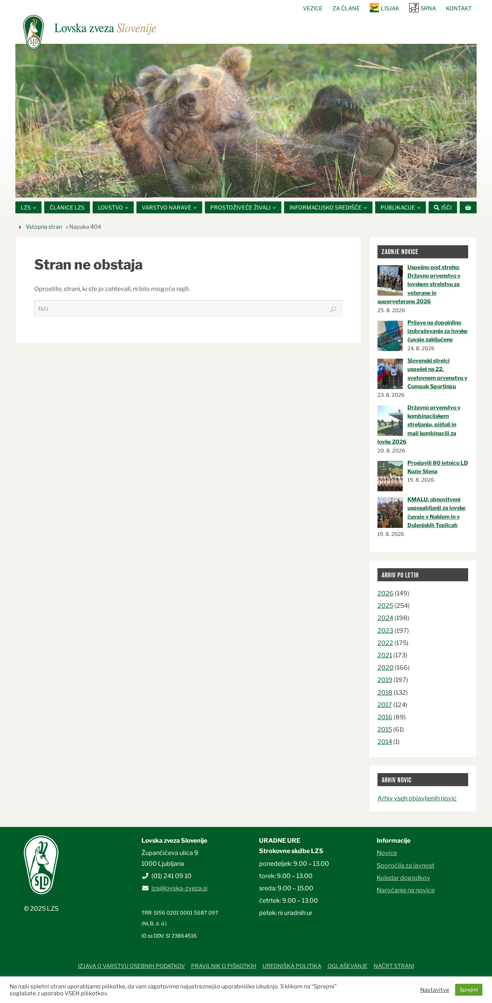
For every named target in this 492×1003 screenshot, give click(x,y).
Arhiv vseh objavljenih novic (417, 798)
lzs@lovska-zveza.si (179, 888)
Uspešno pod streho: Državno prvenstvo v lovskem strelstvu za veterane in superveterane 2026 (418, 284)
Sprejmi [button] (469, 989)
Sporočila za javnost (405, 865)
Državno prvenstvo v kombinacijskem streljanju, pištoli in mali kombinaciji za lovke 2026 (418, 424)
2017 (384, 705)
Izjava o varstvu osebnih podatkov (131, 966)
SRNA (428, 8)
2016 (384, 717)
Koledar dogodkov (403, 878)
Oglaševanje (347, 966)
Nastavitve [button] (434, 989)
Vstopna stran (44, 226)
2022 (385, 643)
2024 (385, 618)
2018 (384, 692)
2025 (385, 605)
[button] (223, 188)
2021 (384, 655)
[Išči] (333, 309)
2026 (385, 593)
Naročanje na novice (406, 890)
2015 (384, 729)
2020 (385, 667)
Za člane (346, 8)
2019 (384, 680)
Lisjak (390, 8)
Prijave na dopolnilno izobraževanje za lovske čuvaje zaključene (437, 331)
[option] (246, 121)
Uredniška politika (292, 966)
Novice (387, 853)
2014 (384, 741)
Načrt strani (394, 966)
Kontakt (459, 8)
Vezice (312, 8)
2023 (385, 630)
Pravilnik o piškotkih (223, 966)
